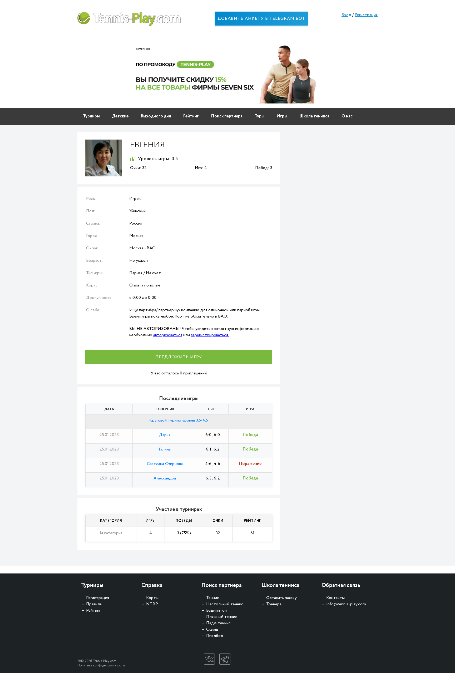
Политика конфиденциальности (101, 665)
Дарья (164, 435)
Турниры (91, 116)
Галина (165, 449)
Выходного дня (156, 116)
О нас (347, 116)
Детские (120, 116)
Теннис (212, 598)
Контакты (335, 598)
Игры (281, 116)
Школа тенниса (314, 116)
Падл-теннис (218, 623)
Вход (346, 15)
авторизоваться (167, 335)
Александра (165, 478)
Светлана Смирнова (165, 464)
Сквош (212, 629)
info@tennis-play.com (346, 604)
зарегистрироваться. (210, 335)
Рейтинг (191, 116)
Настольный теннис (224, 604)
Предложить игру (178, 357)
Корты (152, 598)
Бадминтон (216, 610)
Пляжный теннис (221, 617)
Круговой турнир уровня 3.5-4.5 (178, 420)
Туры (259, 116)
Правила (94, 604)
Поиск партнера (227, 116)
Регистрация (366, 15)
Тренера (273, 604)
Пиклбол (214, 636)
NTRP (152, 604)
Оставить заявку (281, 598)
